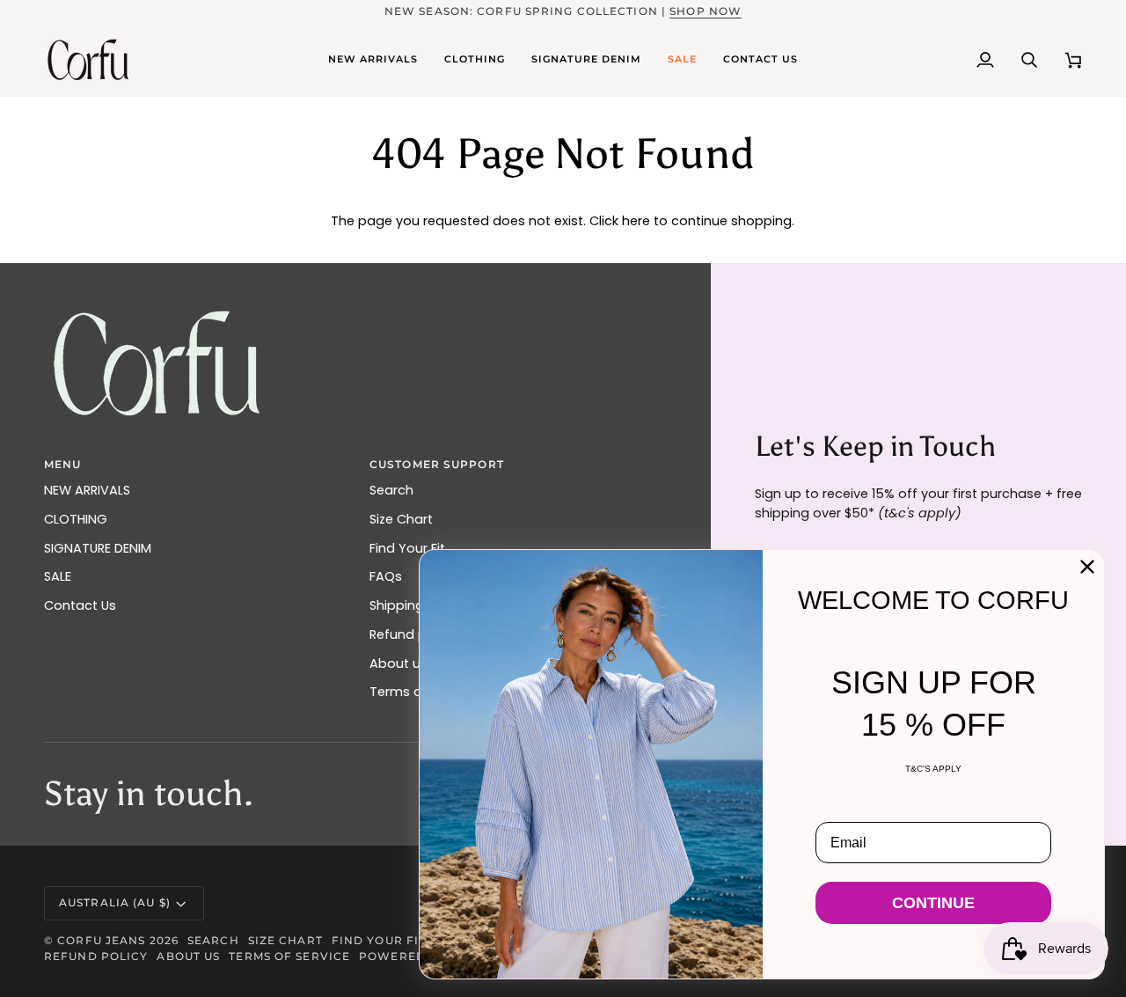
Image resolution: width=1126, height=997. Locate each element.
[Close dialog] (1087, 567)
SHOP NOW (705, 11)
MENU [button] (62, 464)
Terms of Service (289, 956)
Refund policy (96, 956)
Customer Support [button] (436, 464)
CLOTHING (75, 519)
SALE (57, 576)
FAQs (385, 576)
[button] (373, 60)
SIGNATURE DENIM (97, 548)
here (636, 221)
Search (391, 490)
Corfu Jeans (101, 940)
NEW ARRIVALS (87, 490)
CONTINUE (933, 903)
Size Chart (401, 519)
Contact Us (80, 605)
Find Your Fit (379, 940)
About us (188, 956)
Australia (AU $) (115, 902)
